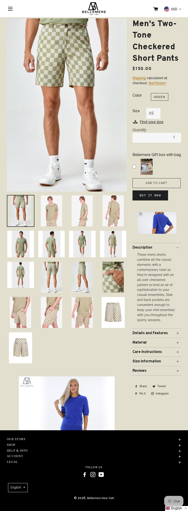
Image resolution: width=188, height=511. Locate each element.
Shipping (139, 78)
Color (137, 95)
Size (136, 111)
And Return (157, 83)
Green (160, 97)
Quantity (140, 130)
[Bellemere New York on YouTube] (101, 475)
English (16, 487)
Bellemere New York (100, 498)
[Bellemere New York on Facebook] (84, 475)
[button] (176, 508)
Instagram (162, 393)
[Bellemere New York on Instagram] (92, 475)
